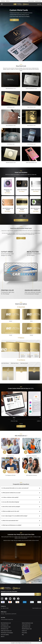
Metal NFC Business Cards (27, 628)
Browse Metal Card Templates (21, 220)
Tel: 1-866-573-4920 (4, 608)
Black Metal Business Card (6, 623)
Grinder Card (24, 630)
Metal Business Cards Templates (7, 632)
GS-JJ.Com (3, 1)
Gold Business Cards (4, 625)
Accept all (34, 637)
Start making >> (8, 192)
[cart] (40, 4)
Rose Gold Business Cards (5, 626)
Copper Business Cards (26, 625)
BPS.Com (8, 1)
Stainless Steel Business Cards (27, 623)
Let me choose (4, 641)
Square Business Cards (26, 626)
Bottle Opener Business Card (6, 630)
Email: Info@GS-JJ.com (36, 608)
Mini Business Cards (4, 628)
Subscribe (38, 594)
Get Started (14, 19)
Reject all (33, 639)
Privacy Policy (24, 632)
